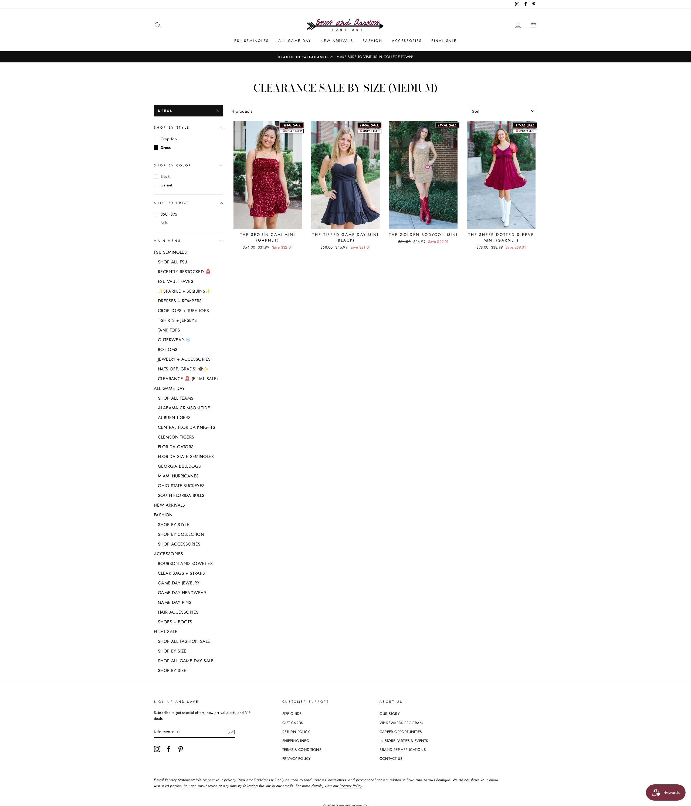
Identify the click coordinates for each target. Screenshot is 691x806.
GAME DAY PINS (174, 602)
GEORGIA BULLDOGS (179, 466)
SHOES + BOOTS (175, 622)
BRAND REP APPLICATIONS (403, 749)
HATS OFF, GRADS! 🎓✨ (183, 369)
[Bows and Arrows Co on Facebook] (168, 749)
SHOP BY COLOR (172, 165)
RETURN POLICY (296, 731)
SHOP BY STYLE (172, 127)
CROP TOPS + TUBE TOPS (183, 310)
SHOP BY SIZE (172, 651)
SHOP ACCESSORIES (179, 544)
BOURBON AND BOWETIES (185, 563)
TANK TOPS (169, 330)
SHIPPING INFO (295, 740)
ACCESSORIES (407, 40)
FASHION (372, 40)
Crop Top (169, 139)
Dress (165, 110)
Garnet (166, 185)
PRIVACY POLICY (296, 758)
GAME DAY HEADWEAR (182, 593)
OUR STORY (390, 713)
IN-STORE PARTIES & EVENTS (404, 740)
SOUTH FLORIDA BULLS (181, 495)
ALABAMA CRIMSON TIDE (184, 408)
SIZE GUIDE (292, 713)
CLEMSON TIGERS (176, 437)
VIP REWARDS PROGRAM (401, 722)
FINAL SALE (444, 40)
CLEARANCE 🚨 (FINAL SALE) (188, 379)
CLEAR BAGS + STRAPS (181, 573)
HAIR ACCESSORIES (178, 612)
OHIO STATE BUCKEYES (181, 486)
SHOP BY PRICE (172, 202)
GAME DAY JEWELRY (178, 583)
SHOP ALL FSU (172, 262)
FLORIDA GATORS (176, 447)
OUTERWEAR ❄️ (174, 340)
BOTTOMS (168, 349)
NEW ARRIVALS (337, 40)
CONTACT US (391, 758)
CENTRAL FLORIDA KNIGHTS (186, 427)
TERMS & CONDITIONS (301, 749)
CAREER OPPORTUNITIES (401, 731)
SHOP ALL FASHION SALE (184, 641)
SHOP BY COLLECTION (181, 534)
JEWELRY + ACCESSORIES (184, 359)
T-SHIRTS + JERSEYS (177, 320)
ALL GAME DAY (294, 40)
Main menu (167, 240)
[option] (345, 57)
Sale (164, 223)
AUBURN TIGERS (174, 417)
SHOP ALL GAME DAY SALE (186, 661)
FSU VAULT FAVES (175, 281)
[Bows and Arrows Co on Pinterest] (180, 749)
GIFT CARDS (292, 722)
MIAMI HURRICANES (178, 476)
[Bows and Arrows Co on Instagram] (157, 749)
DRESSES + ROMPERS (180, 301)
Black (165, 176)
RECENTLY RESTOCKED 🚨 (184, 272)
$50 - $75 (169, 214)
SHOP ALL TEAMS (176, 398)
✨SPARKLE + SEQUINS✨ (184, 291)
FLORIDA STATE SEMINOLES (186, 456)
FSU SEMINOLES (251, 40)
